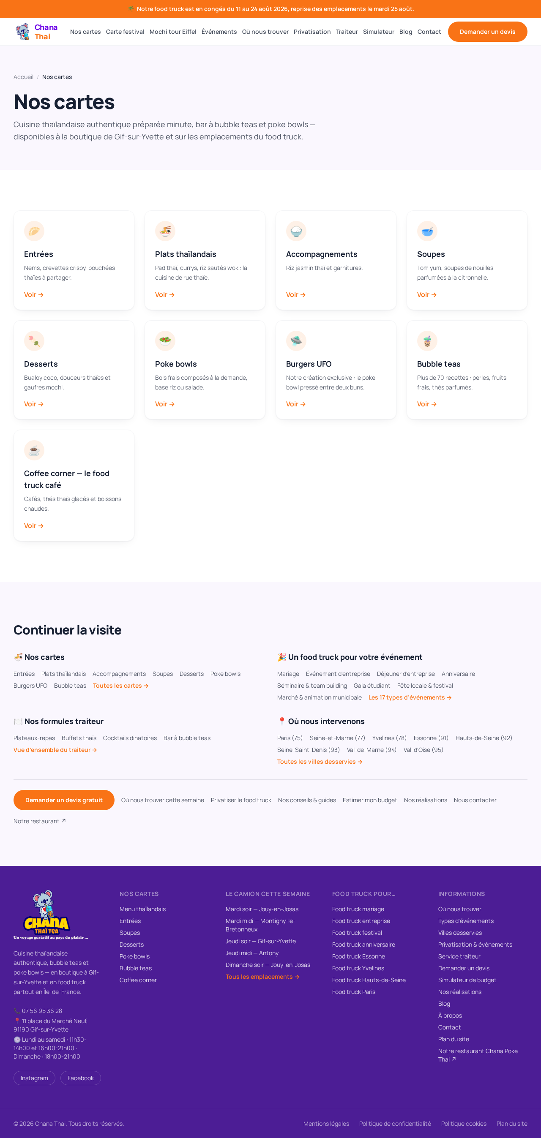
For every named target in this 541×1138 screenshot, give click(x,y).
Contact (429, 31)
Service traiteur (459, 956)
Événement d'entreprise (338, 674)
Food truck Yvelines (358, 968)
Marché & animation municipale (319, 697)
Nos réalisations (425, 800)
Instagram (34, 1078)
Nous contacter (475, 800)
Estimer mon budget (370, 800)
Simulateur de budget (467, 980)
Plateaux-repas (34, 738)
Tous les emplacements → (263, 976)
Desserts (192, 674)
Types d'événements (466, 921)
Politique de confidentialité (395, 1123)
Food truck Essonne (358, 956)
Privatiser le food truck (241, 800)
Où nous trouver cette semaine (162, 800)
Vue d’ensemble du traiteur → (55, 750)
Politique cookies (463, 1123)
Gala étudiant (372, 685)
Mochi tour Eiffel (173, 31)
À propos (450, 1015)
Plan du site (453, 1039)
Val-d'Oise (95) (424, 750)
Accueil (23, 77)
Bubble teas (70, 685)
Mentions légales (326, 1123)
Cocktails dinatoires (130, 738)
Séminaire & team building (312, 685)
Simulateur (378, 31)
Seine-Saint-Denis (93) (308, 750)
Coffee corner (138, 980)
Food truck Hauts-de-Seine (369, 980)
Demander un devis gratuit (64, 800)
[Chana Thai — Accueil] (51, 914)
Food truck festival (357, 932)
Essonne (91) (431, 738)
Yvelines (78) (389, 738)
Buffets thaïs (79, 738)
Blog (406, 31)
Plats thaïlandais (63, 674)
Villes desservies (460, 932)
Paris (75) (290, 738)
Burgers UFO (30, 685)
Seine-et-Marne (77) (338, 738)
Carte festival (125, 31)
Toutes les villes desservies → (320, 761)
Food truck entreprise (361, 921)
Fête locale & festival (425, 685)
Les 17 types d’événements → (410, 697)
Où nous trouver (265, 31)
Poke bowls (225, 674)
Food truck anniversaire (363, 944)
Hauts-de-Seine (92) (484, 738)
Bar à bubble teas (187, 738)
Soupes (163, 674)
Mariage (288, 674)
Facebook (81, 1078)
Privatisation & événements (475, 944)
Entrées (24, 674)
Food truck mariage (358, 909)
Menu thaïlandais (143, 909)
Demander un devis (488, 31)
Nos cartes (85, 31)
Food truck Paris (353, 992)
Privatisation (312, 31)
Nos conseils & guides (307, 800)
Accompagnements (119, 674)
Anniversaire (458, 674)
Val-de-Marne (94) (372, 750)
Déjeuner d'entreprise (406, 674)
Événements (219, 31)
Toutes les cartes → (121, 685)
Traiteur (347, 31)
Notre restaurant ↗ (40, 821)
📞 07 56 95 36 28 (38, 1011)
